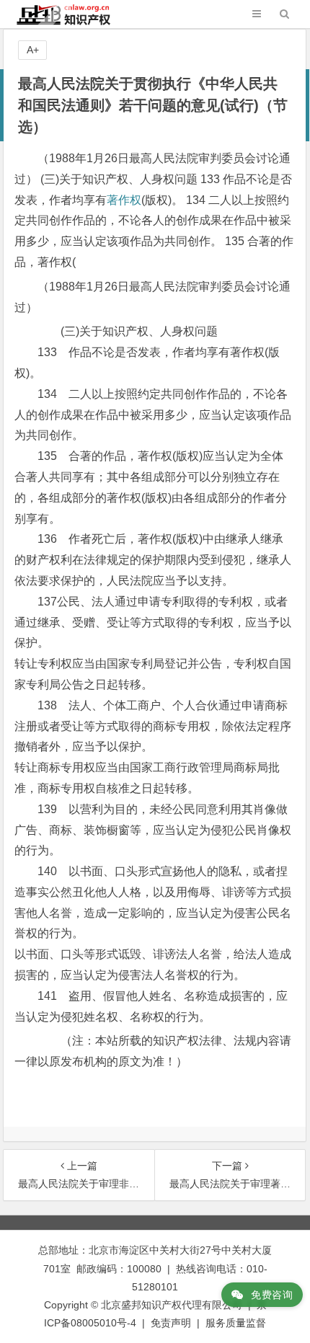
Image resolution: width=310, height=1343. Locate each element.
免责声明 (171, 1323)
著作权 (124, 200)
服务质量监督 (235, 1323)
